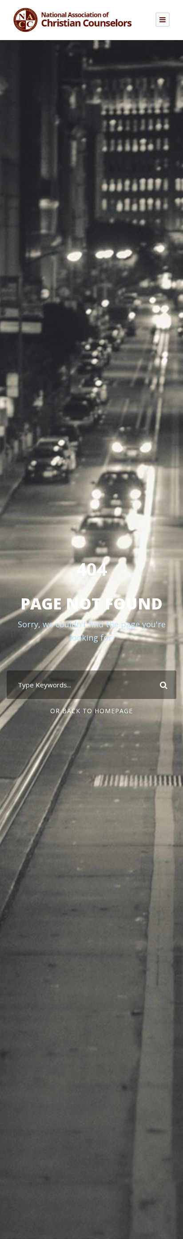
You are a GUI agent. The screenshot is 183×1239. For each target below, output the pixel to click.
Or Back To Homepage (91, 711)
